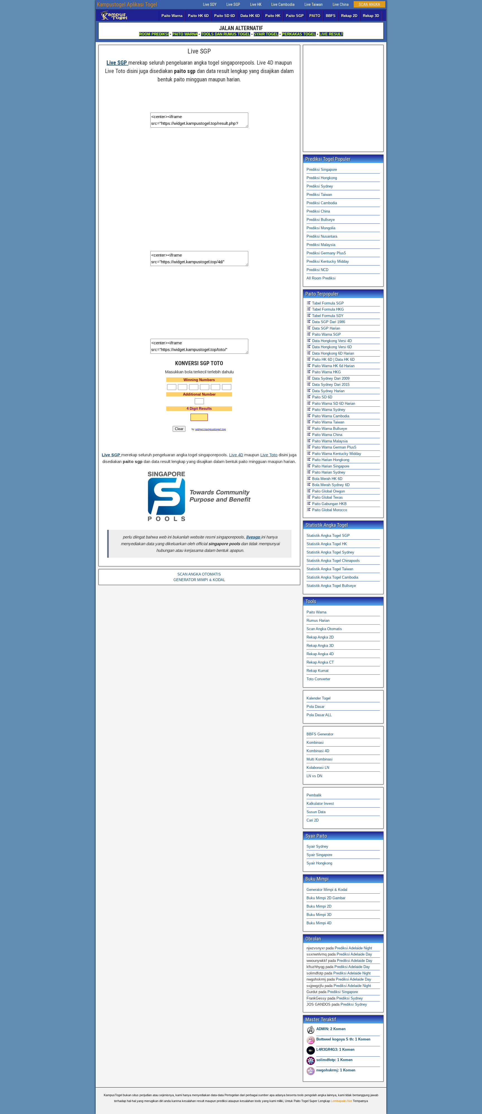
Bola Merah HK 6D (326, 479)
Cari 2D (313, 820)
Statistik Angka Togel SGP (328, 535)
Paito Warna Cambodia (330, 416)
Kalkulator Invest (320, 803)
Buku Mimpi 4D (319, 923)
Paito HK (272, 16)
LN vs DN (314, 776)
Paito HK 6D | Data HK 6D (333, 359)
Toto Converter (318, 679)
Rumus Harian (318, 620)
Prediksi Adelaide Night (353, 948)
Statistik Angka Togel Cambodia (332, 577)
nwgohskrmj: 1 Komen (335, 1070)
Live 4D (236, 454)
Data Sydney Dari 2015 (330, 384)
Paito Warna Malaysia (329, 441)
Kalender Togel (319, 698)
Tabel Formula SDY (327, 316)
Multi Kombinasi (319, 759)
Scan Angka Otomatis (324, 629)
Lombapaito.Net (341, 1101)
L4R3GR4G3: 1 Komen (335, 1049)
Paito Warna (172, 16)
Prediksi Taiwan (319, 194)
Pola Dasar (315, 707)
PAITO (314, 16)
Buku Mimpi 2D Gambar (326, 898)
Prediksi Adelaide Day (354, 954)
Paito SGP (295, 16)
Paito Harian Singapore (330, 466)
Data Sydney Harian (327, 391)
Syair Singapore (319, 855)
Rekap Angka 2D (320, 637)
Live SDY (209, 4)
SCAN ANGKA (369, 4)
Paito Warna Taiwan (327, 422)
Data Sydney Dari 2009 (330, 378)
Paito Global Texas (327, 497)
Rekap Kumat (318, 671)
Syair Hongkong (319, 863)
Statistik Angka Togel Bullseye (331, 586)
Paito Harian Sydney (328, 472)
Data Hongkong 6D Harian (332, 353)
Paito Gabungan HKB (329, 504)
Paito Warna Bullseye (329, 428)
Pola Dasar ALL (319, 715)
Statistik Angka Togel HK (327, 544)
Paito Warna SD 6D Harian (333, 403)
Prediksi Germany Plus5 (326, 253)
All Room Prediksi (321, 278)
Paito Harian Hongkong (330, 460)
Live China (341, 4)
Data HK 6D (250, 16)
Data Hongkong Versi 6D (331, 347)
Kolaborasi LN (318, 768)
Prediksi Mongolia (321, 228)
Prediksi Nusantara (322, 236)
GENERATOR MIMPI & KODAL (199, 580)
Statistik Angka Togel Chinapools (333, 561)
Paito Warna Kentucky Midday (336, 454)
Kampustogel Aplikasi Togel (127, 4)
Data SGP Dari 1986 (328, 322)
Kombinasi (315, 742)
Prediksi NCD (317, 270)
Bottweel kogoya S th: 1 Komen (343, 1039)
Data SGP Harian (325, 328)
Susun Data (316, 812)
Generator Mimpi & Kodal (327, 890)
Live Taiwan (314, 4)
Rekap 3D (371, 16)
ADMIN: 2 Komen (331, 1029)
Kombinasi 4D (318, 751)
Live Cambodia (283, 4)
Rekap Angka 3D (320, 645)
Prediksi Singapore (322, 169)
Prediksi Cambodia (322, 203)
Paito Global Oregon (328, 491)
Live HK (255, 4)
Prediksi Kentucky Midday (328, 261)
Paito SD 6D (224, 16)
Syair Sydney (317, 846)
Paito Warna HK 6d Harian (333, 366)
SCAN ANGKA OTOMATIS (199, 574)
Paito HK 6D (198, 16)
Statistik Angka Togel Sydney (330, 552)
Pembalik (314, 795)
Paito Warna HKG (326, 372)
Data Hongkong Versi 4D (331, 341)
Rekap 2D (349, 16)
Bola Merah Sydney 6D (330, 485)
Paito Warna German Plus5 (333, 447)
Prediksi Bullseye (321, 220)
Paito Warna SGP (326, 334)
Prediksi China (318, 211)
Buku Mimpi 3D (319, 915)
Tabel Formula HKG (327, 309)
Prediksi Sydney (320, 186)
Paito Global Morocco (329, 510)
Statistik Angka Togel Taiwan (330, 569)
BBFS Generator (320, 734)
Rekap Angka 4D (320, 654)
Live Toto (269, 454)
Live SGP (233, 4)
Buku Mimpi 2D (319, 906)
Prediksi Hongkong (322, 178)
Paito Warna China (326, 435)
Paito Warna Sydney (328, 410)
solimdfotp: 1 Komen (334, 1060)
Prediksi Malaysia (321, 245)
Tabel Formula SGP (327, 303)
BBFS (331, 16)
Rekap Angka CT (320, 662)
